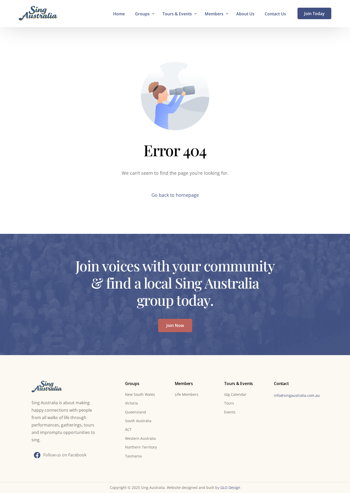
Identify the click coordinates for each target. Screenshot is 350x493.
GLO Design (230, 487)
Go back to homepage (175, 195)
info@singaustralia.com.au (297, 395)
